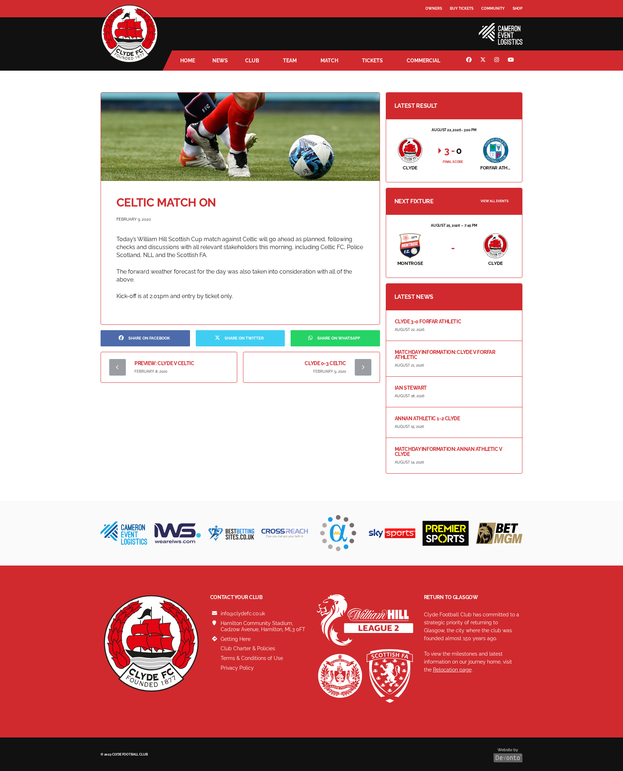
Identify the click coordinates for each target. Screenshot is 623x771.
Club (252, 60)
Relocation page (452, 670)
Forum (432, 23)
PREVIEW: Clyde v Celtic (164, 363)
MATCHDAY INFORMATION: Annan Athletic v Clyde (448, 451)
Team (290, 60)
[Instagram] (497, 61)
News (220, 60)
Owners (433, 8)
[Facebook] (469, 61)
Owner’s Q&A (438, 29)
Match (329, 60)
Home (187, 60)
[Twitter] (483, 61)
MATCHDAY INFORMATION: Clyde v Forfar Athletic (445, 354)
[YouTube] (512, 61)
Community (493, 8)
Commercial (423, 60)
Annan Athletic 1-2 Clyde (427, 418)
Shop (517, 8)
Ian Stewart (411, 388)
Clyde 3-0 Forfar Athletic (428, 321)
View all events (495, 201)
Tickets (372, 60)
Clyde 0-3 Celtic (325, 363)
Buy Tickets (461, 8)
